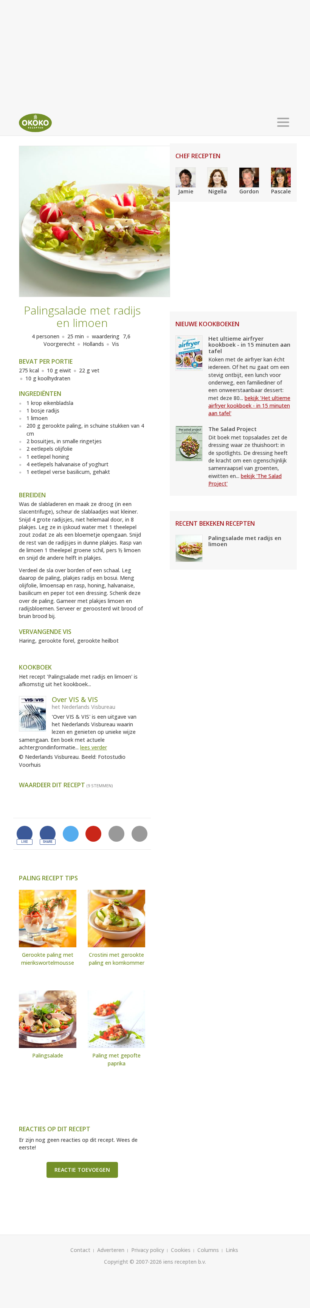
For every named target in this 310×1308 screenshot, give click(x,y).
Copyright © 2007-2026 (133, 1261)
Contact (80, 1250)
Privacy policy (147, 1250)
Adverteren (110, 1250)
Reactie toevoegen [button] (82, 1169)
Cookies (181, 1250)
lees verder (93, 747)
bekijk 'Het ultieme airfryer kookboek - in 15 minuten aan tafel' (249, 405)
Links (232, 1250)
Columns (208, 1250)
